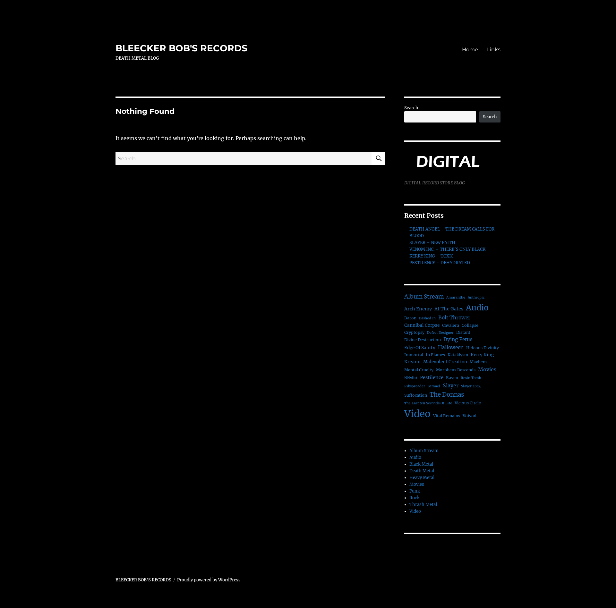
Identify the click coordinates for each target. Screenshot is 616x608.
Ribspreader (414, 386)
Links (494, 49)
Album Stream (424, 296)
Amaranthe (455, 297)
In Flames (435, 354)
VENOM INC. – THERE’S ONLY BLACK (447, 249)
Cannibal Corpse (422, 325)
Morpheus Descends (455, 369)
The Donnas (447, 394)
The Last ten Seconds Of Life (428, 403)
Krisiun (412, 362)
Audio (477, 307)
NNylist (410, 378)
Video (417, 414)
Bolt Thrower (454, 318)
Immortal (413, 354)
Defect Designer (440, 333)
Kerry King (482, 355)
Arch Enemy (418, 309)
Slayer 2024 (471, 386)
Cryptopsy (414, 332)
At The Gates (448, 309)
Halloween (451, 347)
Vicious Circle (468, 403)
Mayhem (478, 361)
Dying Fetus (458, 339)
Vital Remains (446, 415)
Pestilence (431, 377)
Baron (410, 318)
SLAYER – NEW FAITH (432, 242)
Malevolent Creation (445, 362)
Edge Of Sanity (419, 347)
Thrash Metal (423, 504)
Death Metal (421, 471)
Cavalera (450, 325)
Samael (434, 386)
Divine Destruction (422, 339)
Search (411, 108)
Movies (487, 369)
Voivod (469, 415)
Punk (414, 491)
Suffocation (415, 395)
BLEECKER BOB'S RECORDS (181, 48)
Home (470, 49)
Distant (463, 332)
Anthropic (476, 297)
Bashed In (427, 318)
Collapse (470, 325)
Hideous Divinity (482, 347)
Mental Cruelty (418, 369)
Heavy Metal (421, 477)
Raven (452, 377)
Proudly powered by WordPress (209, 580)
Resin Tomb (471, 378)
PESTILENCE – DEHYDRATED (439, 263)
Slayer (450, 385)
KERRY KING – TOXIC (431, 256)
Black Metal (421, 464)
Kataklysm (458, 354)
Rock (414, 498)
